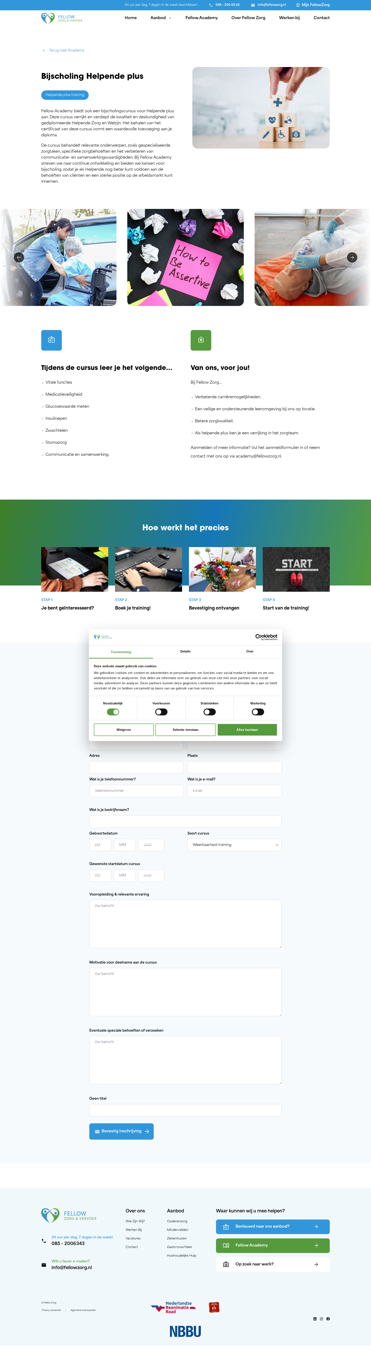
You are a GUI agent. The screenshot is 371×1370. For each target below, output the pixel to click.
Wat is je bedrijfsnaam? (109, 810)
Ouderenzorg (177, 1221)
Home (131, 18)
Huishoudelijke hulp (181, 1255)
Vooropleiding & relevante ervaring (119, 894)
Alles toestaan (247, 729)
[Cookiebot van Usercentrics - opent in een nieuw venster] (258, 637)
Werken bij (289, 18)
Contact (322, 18)
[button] (19, 257)
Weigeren (124, 729)
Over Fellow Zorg (248, 18)
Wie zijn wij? (135, 1221)
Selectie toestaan (186, 729)
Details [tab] (185, 651)
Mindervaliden (177, 1230)
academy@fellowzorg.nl (258, 457)
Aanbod (161, 18)
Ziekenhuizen (177, 1238)
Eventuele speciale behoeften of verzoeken (126, 1030)
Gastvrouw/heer (179, 1247)
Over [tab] (250, 651)
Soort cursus (198, 833)
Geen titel (97, 1099)
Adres (94, 756)
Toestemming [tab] (121, 652)
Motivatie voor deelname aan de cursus (123, 962)
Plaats (192, 756)
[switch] (161, 712)
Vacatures (133, 1238)
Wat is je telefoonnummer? (112, 779)
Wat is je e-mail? (201, 779)
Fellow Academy (202, 18)
